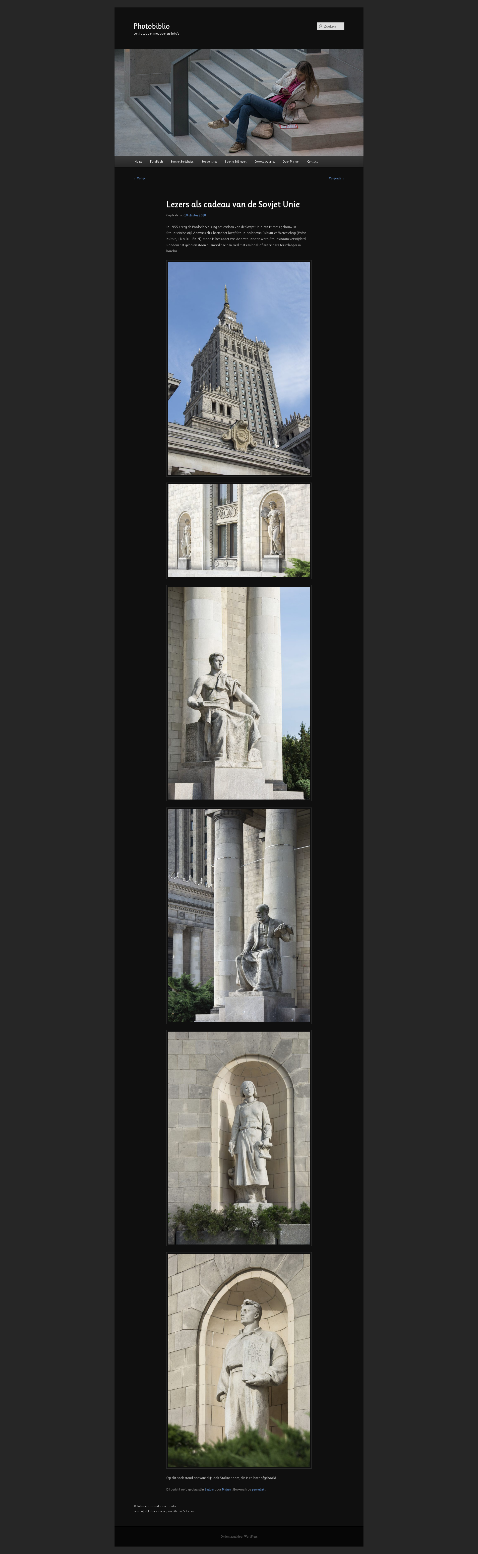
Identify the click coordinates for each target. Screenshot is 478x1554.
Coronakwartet (264, 161)
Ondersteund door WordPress (239, 1536)
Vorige (139, 178)
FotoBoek (156, 161)
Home (138, 161)
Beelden (209, 1489)
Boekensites (209, 161)
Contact (312, 161)
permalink (258, 1489)
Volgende (337, 178)
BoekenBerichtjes (182, 161)
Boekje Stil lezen (235, 161)
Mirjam (227, 1489)
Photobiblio (151, 26)
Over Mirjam (291, 161)
